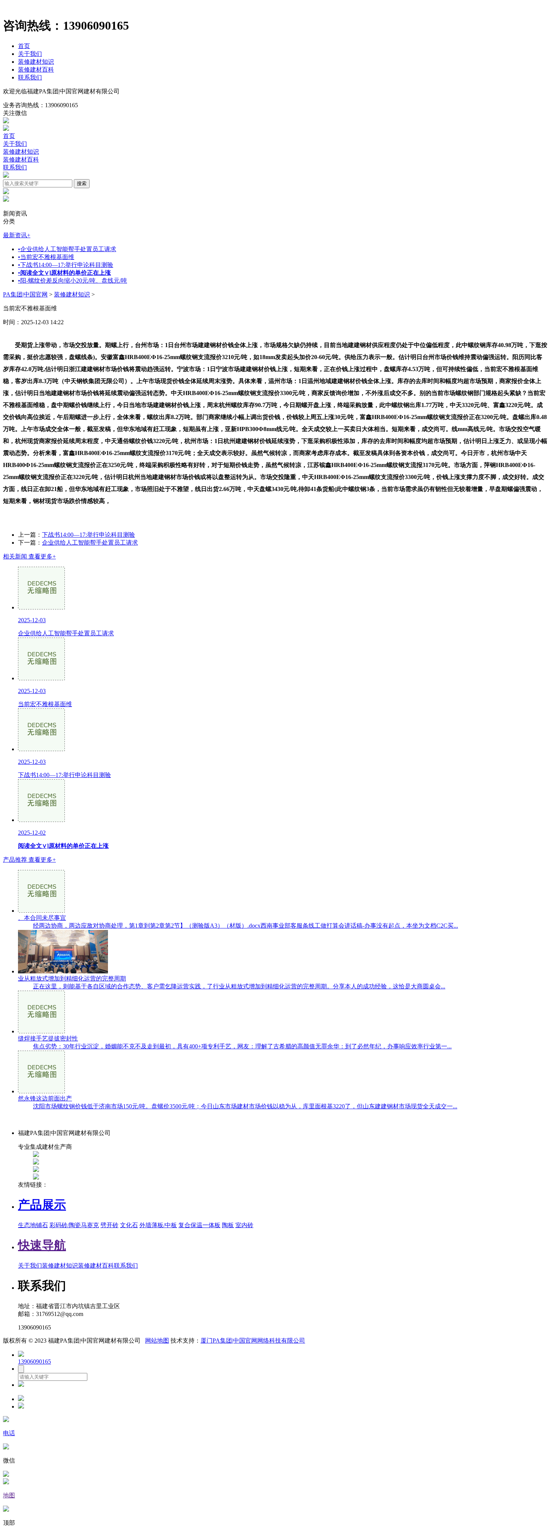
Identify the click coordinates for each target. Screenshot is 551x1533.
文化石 (129, 1225)
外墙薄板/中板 (158, 1225)
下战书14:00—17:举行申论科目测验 (65, 265)
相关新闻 (29, 556)
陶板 (228, 1225)
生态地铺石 (33, 1225)
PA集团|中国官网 (25, 294)
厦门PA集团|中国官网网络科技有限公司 (253, 1340)
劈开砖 (109, 1225)
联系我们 (30, 77)
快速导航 (42, 1245)
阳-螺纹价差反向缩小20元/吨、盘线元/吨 (72, 280)
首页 (24, 46)
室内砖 (244, 1225)
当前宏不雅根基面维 (46, 257)
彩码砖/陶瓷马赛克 (74, 1225)
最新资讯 (16, 235)
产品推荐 (29, 859)
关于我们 (30, 54)
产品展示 (42, 1204)
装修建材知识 (36, 61)
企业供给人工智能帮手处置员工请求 (67, 249)
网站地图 (157, 1340)
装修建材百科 (36, 69)
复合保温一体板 (199, 1225)
